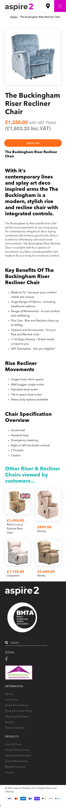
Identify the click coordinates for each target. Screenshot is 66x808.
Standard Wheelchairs (18, 755)
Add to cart (33, 143)
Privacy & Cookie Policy (18, 711)
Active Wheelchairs (16, 761)
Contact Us (11, 700)
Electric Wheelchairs (17, 750)
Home (13, 17)
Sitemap (9, 792)
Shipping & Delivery (16, 716)
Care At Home (13, 744)
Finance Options (15, 728)
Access (9, 772)
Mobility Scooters (15, 767)
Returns (9, 722)
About (9, 694)
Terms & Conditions (16, 705)
